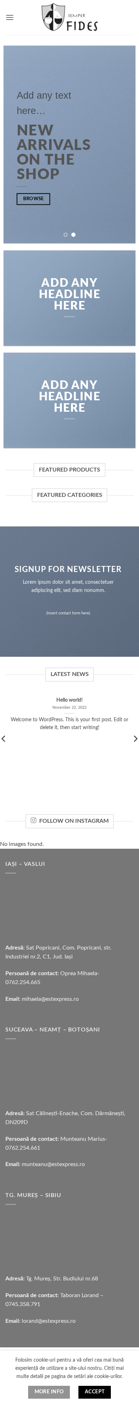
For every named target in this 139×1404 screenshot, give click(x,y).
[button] (9, 17)
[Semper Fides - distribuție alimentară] (69, 17)
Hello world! (69, 700)
